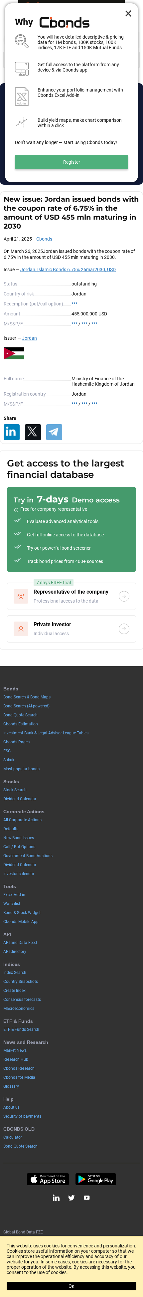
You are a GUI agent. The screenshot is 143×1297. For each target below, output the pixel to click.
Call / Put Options (19, 846)
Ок (71, 1286)
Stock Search (15, 790)
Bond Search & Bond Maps (27, 697)
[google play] (95, 1179)
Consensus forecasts (22, 999)
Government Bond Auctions (28, 855)
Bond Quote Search (20, 715)
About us (11, 1107)
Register (71, 162)
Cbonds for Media (19, 1077)
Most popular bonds (21, 769)
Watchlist (11, 903)
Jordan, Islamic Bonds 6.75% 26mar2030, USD (68, 269)
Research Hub (15, 1059)
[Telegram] (54, 432)
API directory (14, 951)
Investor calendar (18, 873)
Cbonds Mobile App (21, 921)
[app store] (48, 1179)
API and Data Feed (20, 942)
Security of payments (22, 1116)
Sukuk (8, 760)
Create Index (14, 990)
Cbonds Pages (16, 742)
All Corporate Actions (22, 820)
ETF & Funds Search (21, 1029)
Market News (15, 1050)
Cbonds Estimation (20, 724)
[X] (33, 432)
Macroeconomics (18, 1008)
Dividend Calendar (19, 799)
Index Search (14, 972)
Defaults (10, 829)
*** (74, 303)
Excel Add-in (14, 894)
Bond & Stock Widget (22, 912)
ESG (7, 751)
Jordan (29, 338)
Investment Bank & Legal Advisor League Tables (45, 733)
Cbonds (44, 239)
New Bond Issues (18, 837)
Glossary (11, 1086)
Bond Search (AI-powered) (26, 706)
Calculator (12, 1137)
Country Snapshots (20, 981)
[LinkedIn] (12, 432)
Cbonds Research (19, 1068)
